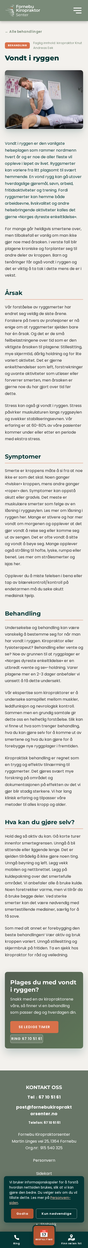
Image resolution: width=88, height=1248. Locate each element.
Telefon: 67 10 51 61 (44, 1122)
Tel (30, 1097)
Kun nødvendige (56, 1213)
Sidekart (44, 1173)
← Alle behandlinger (23, 31)
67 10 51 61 (50, 1097)
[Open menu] (77, 10)
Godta (22, 1213)
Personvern (44, 1160)
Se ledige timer (34, 1026)
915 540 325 (51, 1148)
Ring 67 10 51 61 (26, 1038)
